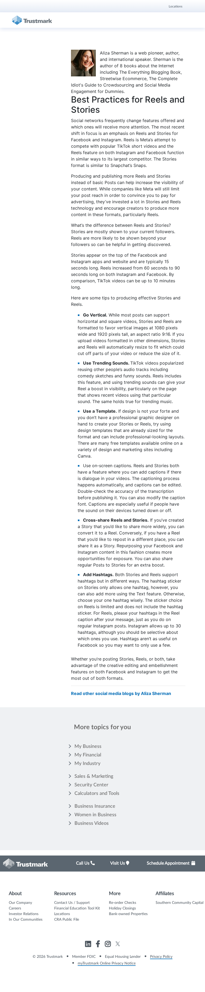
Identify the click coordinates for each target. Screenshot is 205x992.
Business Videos (91, 823)
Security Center (91, 785)
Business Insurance (94, 806)
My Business (87, 746)
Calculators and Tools (96, 793)
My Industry (87, 763)
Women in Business (95, 815)
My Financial (87, 755)
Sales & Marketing (93, 776)
